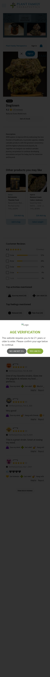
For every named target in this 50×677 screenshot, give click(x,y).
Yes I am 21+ (35, 351)
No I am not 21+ (16, 351)
